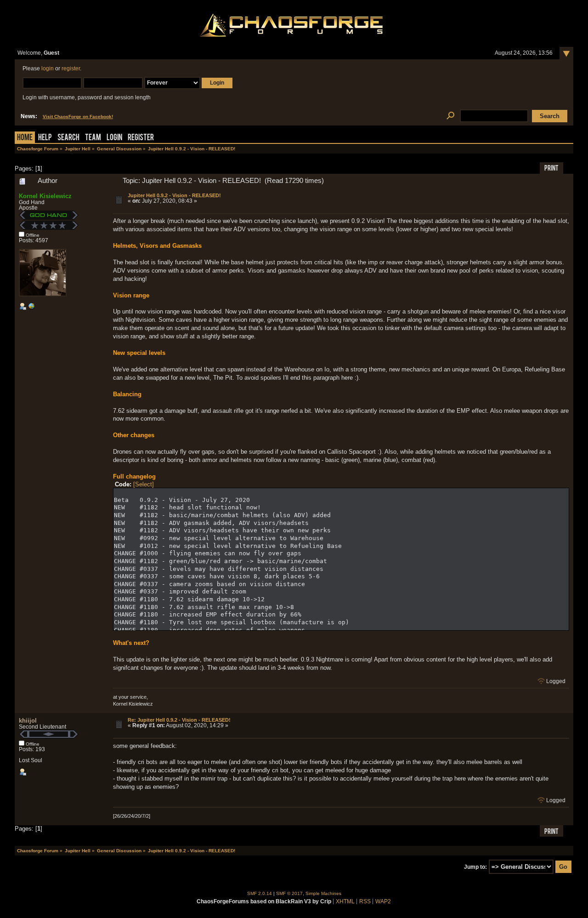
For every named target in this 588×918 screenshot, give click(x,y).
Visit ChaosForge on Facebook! (78, 116)
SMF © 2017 (289, 893)
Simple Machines (323, 893)
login (47, 68)
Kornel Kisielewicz (45, 196)
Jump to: (475, 867)
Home (25, 138)
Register (141, 138)
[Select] (143, 484)
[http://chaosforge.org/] (31, 308)
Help (45, 138)
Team (93, 138)
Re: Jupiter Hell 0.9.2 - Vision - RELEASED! (179, 720)
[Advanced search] (450, 116)
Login (114, 138)
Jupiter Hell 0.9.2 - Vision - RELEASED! (174, 195)
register (71, 68)
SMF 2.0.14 (259, 893)
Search (68, 138)
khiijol (28, 720)
